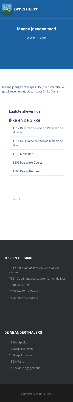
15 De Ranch (17, 361)
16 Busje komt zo (20, 355)
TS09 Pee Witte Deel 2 (27, 162)
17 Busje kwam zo (21, 349)
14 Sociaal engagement (24, 368)
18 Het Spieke (18, 342)
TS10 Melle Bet (23, 154)
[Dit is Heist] (20, 9)
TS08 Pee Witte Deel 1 (27, 171)
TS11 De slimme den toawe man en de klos (37, 278)
